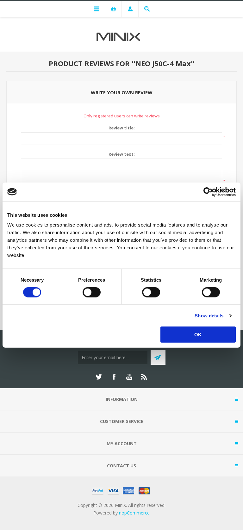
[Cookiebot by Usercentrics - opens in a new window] (208, 191)
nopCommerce (134, 513)
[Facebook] (114, 377)
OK (198, 334)
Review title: (122, 128)
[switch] (92, 292)
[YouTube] (129, 377)
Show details (209, 315)
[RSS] (144, 377)
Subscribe (158, 357)
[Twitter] (99, 377)
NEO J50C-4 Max (163, 63)
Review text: (122, 154)
